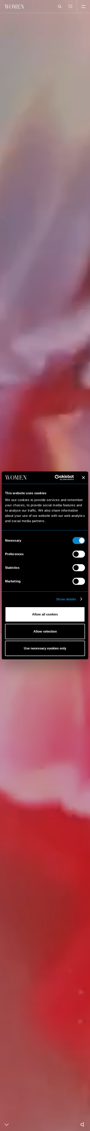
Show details (66, 599)
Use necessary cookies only (45, 648)
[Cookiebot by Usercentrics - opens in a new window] (56, 477)
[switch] (79, 554)
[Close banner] (83, 477)
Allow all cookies (45, 614)
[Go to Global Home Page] (14, 6)
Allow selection (45, 631)
